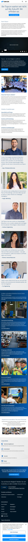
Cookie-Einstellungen (14, 532)
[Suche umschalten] (22, 1)
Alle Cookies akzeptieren (14, 539)
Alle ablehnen (14, 535)
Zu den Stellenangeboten (14, 14)
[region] (14, 532)
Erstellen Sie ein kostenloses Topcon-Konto (16, 488)
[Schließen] (25, 524)
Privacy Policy (10, 529)
